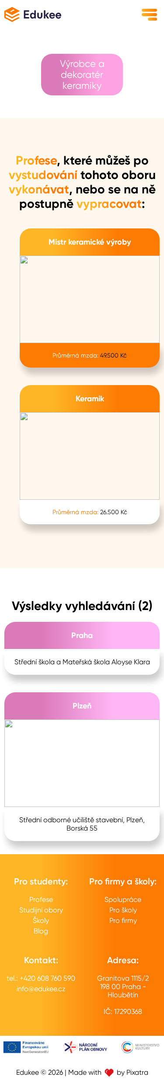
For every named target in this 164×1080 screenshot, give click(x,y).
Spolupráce (123, 899)
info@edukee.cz (41, 989)
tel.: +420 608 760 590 (41, 978)
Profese (41, 899)
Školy (41, 920)
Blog (41, 931)
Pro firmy (123, 920)
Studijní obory (41, 910)
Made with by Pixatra (108, 1072)
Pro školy (123, 910)
